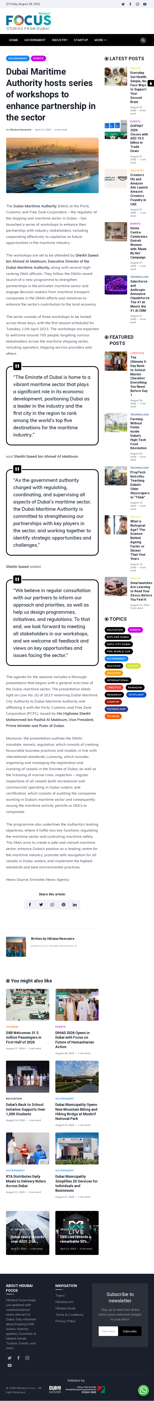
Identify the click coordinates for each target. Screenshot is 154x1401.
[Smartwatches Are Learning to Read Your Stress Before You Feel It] (117, 593)
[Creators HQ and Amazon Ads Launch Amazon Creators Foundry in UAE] (117, 193)
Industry (60, 40)
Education (14, 1098)
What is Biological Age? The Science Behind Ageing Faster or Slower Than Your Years (138, 540)
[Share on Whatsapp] (52, 904)
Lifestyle (137, 353)
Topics (60, 1295)
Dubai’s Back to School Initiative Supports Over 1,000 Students (25, 1109)
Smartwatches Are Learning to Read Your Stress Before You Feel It (141, 591)
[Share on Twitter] (41, 904)
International (118, 680)
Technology (139, 276)
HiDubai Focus (25, 1388)
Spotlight (136, 694)
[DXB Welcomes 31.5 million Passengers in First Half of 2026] (27, 1005)
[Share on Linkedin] (74, 904)
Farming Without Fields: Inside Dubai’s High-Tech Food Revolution (138, 433)
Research (114, 694)
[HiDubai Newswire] (16, 956)
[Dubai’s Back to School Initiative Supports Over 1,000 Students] (27, 1077)
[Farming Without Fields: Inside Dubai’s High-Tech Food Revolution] (117, 437)
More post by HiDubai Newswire (52, 945)
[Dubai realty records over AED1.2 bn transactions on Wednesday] (27, 1233)
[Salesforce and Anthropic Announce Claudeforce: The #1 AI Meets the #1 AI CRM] (117, 299)
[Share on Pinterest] (63, 904)
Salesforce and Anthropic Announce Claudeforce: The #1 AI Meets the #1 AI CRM (140, 296)
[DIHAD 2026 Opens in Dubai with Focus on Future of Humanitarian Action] (77, 1005)
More (99, 40)
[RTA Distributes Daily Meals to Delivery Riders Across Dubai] (27, 1148)
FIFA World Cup (119, 651)
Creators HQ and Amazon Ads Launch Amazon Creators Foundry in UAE (139, 189)
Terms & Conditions (69, 1315)
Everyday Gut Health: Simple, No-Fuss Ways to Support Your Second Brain (139, 87)
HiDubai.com (64, 1302)
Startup (81, 40)
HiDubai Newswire (20, 129)
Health (135, 68)
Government (35, 40)
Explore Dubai (118, 636)
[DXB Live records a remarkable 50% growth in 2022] (77, 1233)
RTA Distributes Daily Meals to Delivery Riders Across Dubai (26, 1181)
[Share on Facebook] (29, 904)
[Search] (143, 40)
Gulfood (114, 665)
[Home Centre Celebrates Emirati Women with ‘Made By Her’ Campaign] (117, 246)
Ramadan (135, 687)
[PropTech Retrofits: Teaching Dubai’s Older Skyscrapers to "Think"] (117, 488)
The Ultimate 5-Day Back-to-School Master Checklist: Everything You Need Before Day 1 (139, 376)
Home (13, 40)
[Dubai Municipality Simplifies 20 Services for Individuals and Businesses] (77, 1148)
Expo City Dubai (119, 644)
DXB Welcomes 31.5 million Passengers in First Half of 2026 (23, 1037)
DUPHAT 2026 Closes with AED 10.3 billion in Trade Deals (139, 138)
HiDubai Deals (65, 1308)
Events (38, 58)
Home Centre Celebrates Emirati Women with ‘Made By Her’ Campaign (138, 242)
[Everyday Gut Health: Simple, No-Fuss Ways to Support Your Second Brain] (117, 91)
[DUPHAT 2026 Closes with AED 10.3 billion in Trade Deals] (117, 142)
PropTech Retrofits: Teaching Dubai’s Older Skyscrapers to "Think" (140, 484)
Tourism (12, 1026)
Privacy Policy (65, 1321)
